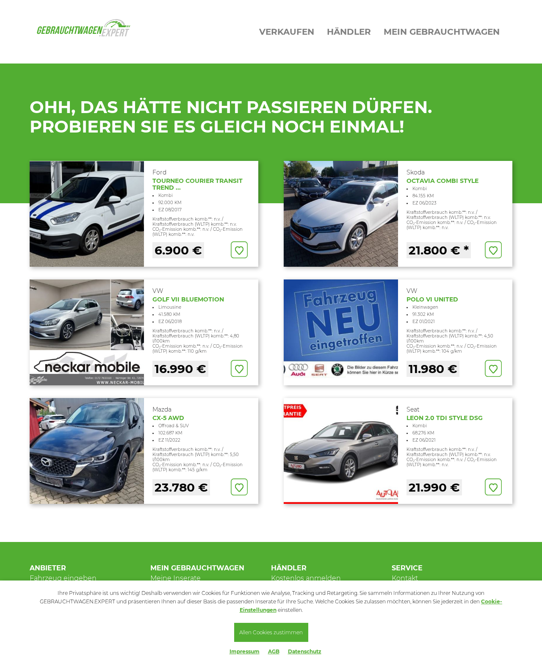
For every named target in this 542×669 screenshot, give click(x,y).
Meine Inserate (175, 578)
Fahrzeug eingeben (63, 578)
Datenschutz (304, 651)
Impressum (245, 651)
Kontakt (405, 578)
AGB (273, 651)
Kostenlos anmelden (306, 578)
